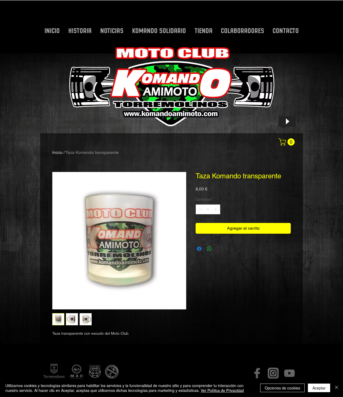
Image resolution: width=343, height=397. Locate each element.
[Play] (287, 121)
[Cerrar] (336, 388)
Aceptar (319, 388)
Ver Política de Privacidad (222, 390)
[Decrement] (199, 209)
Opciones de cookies (282, 388)
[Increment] (216, 209)
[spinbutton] (208, 209)
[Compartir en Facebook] (199, 249)
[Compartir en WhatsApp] (209, 249)
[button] (287, 142)
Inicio (57, 152)
